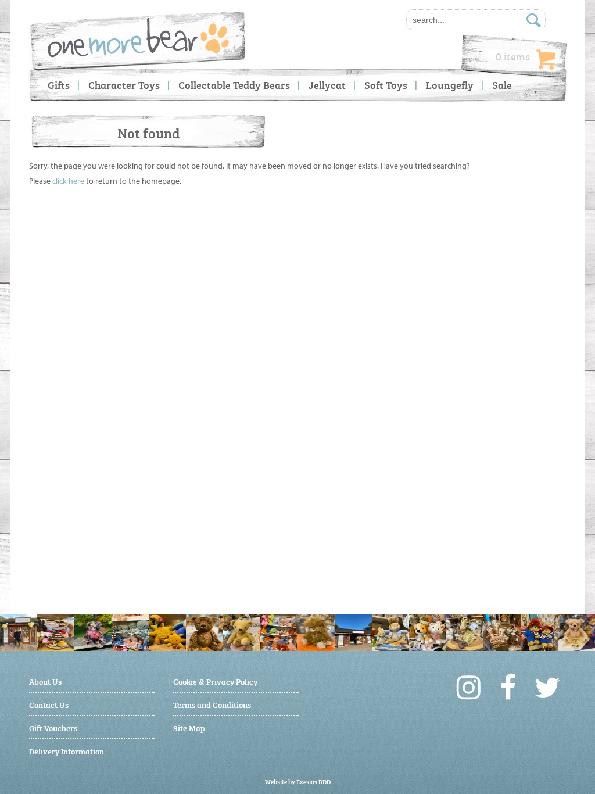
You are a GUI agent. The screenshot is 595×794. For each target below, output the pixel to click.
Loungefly (450, 84)
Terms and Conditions (212, 704)
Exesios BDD (313, 781)
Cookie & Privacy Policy (215, 681)
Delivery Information (66, 751)
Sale (502, 84)
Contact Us (49, 704)
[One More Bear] (139, 37)
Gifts (59, 84)
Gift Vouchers (53, 727)
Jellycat (327, 84)
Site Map (189, 727)
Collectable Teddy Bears (234, 84)
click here (68, 181)
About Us (45, 681)
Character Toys (124, 84)
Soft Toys (385, 84)
